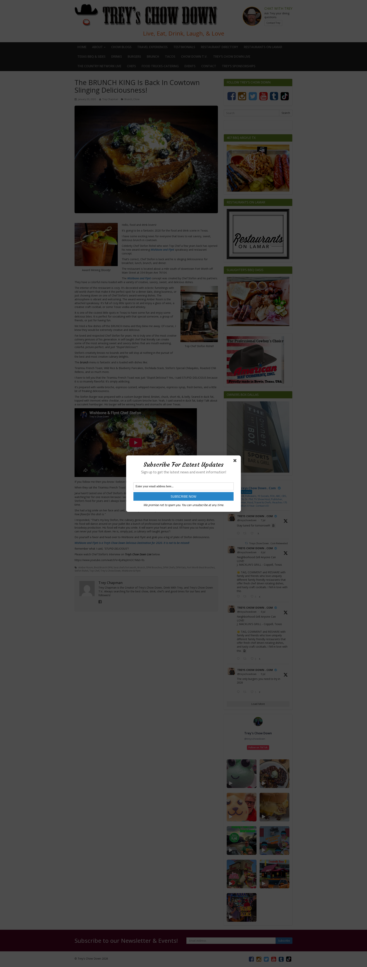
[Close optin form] (235, 461)
